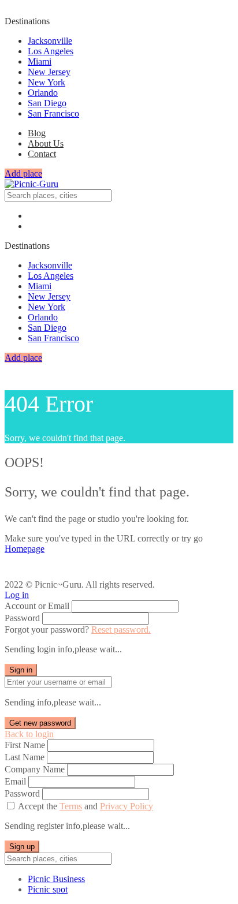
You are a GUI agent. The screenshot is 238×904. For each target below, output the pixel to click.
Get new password (40, 723)
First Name (25, 745)
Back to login (29, 734)
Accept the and (85, 806)
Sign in (20, 670)
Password (22, 618)
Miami (39, 61)
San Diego (47, 103)
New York (46, 82)
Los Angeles (50, 51)
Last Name (24, 757)
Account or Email (37, 606)
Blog (37, 133)
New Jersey (49, 72)
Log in (17, 595)
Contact (42, 154)
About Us (46, 143)
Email (15, 781)
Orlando (43, 93)
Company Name (35, 769)
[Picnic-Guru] (31, 184)
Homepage (24, 549)
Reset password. (121, 629)
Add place (23, 173)
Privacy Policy (126, 806)
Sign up (22, 846)
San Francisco (53, 113)
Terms (71, 806)
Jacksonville (50, 41)
